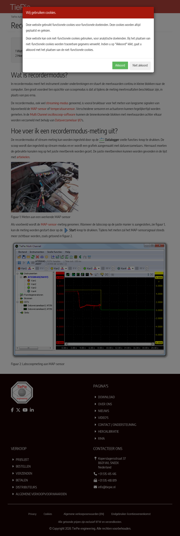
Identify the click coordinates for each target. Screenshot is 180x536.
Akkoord (120, 65)
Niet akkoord (140, 65)
